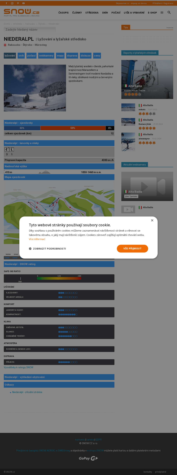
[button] (47, 248)
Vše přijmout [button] (132, 248)
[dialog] (88, 237)
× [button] (152, 220)
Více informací (37, 239)
